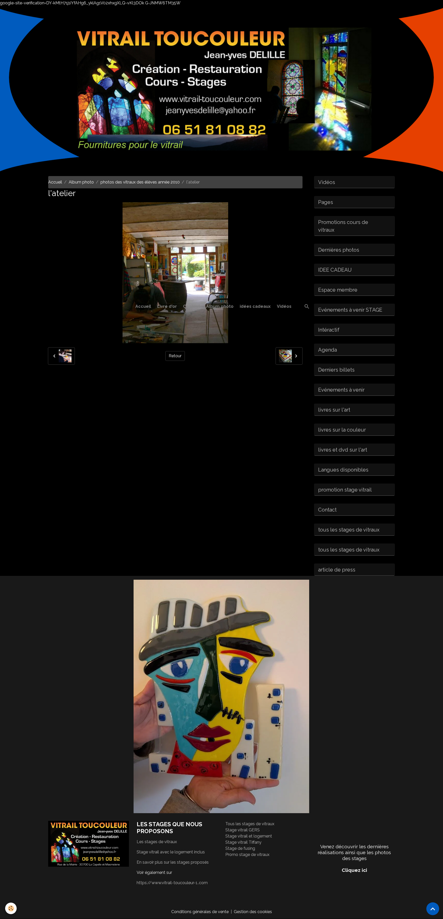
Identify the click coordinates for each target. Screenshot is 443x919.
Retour (175, 355)
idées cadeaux (255, 306)
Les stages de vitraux (157, 841)
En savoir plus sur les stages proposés (173, 862)
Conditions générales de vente (200, 911)
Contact (191, 306)
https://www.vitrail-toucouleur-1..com (172, 882)
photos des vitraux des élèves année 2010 (140, 182)
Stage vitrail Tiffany (243, 842)
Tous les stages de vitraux (249, 823)
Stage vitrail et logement (248, 836)
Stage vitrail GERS (242, 830)
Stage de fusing (240, 848)
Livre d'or (167, 306)
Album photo (220, 306)
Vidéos (284, 306)
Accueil (143, 306)
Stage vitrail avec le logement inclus (171, 852)
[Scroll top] (432, 908)
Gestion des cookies (253, 911)
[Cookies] (11, 908)
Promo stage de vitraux (247, 854)
